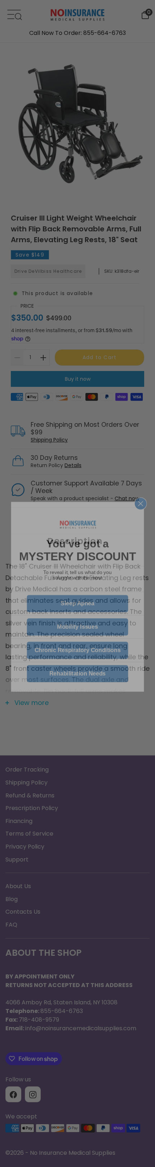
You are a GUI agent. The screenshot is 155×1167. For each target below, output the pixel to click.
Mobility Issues (77, 613)
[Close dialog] (140, 490)
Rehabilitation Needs (77, 660)
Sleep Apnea (77, 590)
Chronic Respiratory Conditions (78, 637)
